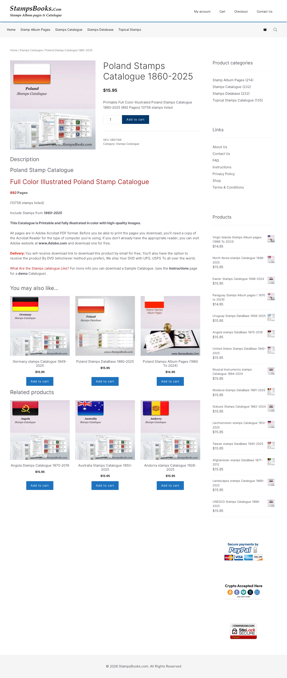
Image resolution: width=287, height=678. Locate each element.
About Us (220, 147)
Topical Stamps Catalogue (233, 100)
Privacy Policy (224, 174)
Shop (217, 180)
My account (202, 11)
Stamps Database (100, 29)
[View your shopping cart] (265, 29)
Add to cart (135, 119)
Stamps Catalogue (68, 29)
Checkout (241, 11)
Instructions (222, 167)
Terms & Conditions (228, 187)
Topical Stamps (129, 29)
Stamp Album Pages (35, 29)
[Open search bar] (276, 29)
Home (11, 29)
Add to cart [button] (40, 381)
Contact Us (264, 11)
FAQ (216, 160)
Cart (222, 11)
